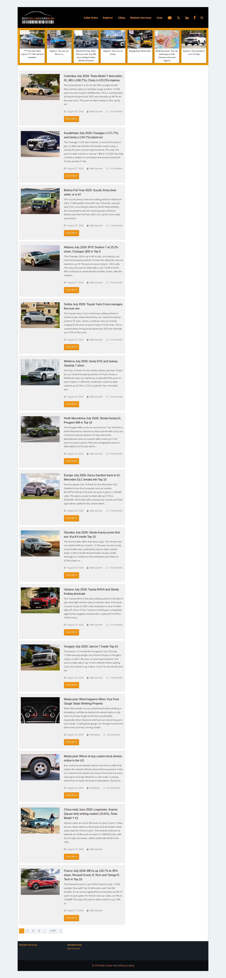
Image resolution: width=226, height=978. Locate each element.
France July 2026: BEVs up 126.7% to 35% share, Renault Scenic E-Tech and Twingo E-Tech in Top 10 (92, 875)
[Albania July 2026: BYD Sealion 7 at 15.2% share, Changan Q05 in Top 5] (40, 258)
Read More (71, 118)
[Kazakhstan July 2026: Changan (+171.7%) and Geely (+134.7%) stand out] (40, 144)
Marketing (95, 734)
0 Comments (116, 111)
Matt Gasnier (96, 111)
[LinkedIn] (187, 17)
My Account (73, 948)
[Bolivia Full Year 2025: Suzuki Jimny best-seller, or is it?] (40, 201)
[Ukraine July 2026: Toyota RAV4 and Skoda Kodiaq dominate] (40, 600)
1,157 (53, 930)
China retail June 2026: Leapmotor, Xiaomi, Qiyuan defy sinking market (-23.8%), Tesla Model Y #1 (91, 814)
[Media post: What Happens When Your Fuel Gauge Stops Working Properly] (40, 710)
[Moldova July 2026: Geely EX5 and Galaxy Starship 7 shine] (40, 372)
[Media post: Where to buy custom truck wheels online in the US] (40, 767)
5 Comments (116, 510)
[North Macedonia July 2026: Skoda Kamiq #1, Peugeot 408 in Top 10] (40, 429)
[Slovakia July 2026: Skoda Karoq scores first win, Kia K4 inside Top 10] (40, 543)
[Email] (169, 17)
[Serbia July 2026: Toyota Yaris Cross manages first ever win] (40, 315)
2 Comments (116, 225)
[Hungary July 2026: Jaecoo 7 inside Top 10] (40, 657)
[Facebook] (194, 17)
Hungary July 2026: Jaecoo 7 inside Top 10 (91, 646)
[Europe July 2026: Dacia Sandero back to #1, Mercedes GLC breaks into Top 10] (40, 486)
